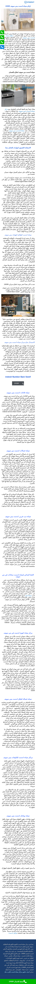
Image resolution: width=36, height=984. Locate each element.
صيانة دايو (28, 595)
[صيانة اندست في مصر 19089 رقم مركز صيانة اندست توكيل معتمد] (29, 2)
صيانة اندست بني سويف (16, 131)
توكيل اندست (12, 933)
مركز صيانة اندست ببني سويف (20, 110)
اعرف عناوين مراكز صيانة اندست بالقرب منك (17, 972)
